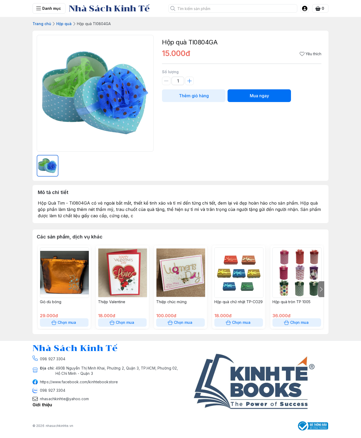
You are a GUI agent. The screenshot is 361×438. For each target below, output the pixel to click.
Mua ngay (259, 95)
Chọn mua (67, 322)
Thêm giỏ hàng (194, 95)
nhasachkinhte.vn (59, 426)
